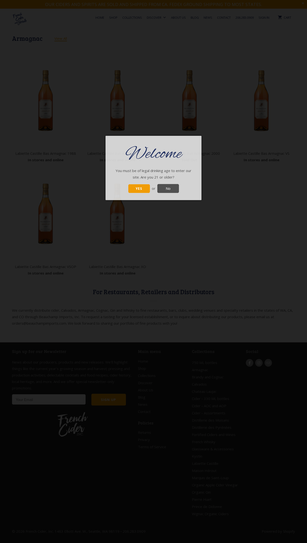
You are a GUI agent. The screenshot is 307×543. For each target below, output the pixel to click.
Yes (139, 188)
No (168, 188)
